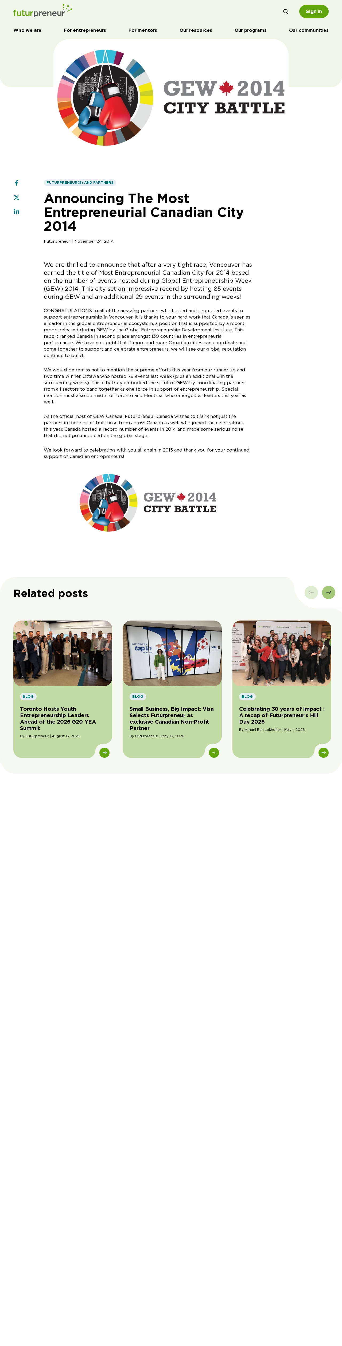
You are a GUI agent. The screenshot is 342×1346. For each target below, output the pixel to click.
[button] (286, 11)
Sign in (314, 11)
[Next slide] (328, 592)
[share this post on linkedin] (16, 212)
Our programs (251, 30)
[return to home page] (42, 11)
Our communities (309, 30)
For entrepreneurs (85, 30)
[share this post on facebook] (16, 183)
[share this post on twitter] (16, 198)
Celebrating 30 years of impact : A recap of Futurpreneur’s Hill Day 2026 (282, 715)
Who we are (27, 30)
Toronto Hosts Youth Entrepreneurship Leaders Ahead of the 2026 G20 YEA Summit (58, 718)
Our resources (196, 30)
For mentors (143, 30)
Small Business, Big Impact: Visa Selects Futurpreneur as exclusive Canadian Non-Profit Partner (172, 718)
